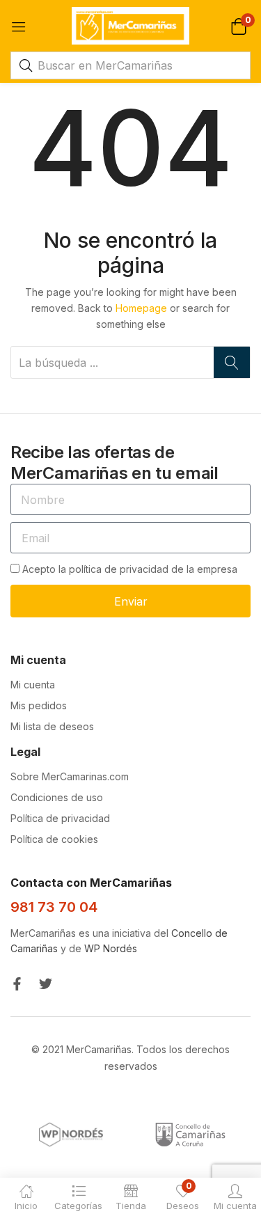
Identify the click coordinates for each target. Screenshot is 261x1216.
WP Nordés (110, 948)
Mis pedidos (38, 705)
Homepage (141, 308)
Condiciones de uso (56, 797)
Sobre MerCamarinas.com (69, 776)
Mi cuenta (32, 684)
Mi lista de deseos (52, 726)
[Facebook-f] (17, 983)
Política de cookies (54, 839)
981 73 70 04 (53, 907)
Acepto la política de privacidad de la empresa (129, 569)
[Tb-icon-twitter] (45, 983)
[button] (238, 25)
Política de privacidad (60, 818)
